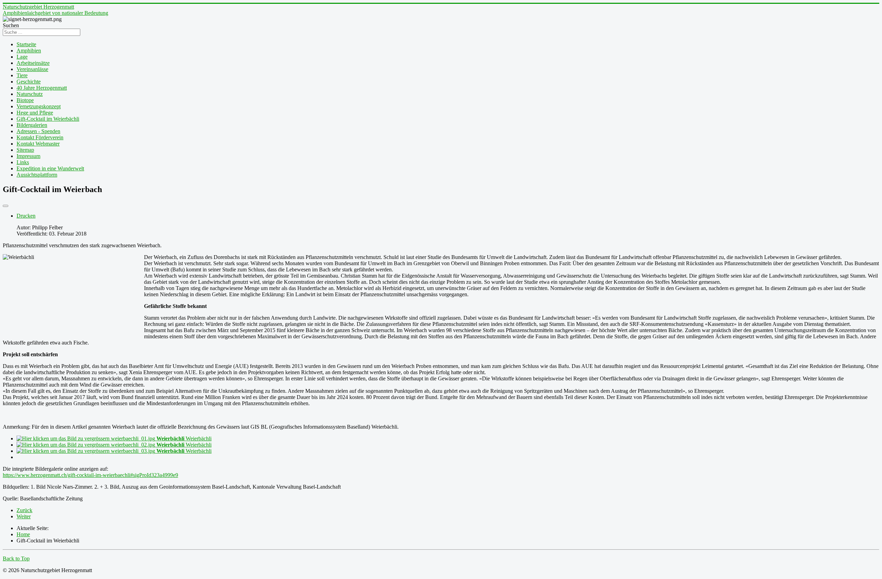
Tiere (22, 75)
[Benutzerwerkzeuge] (5, 206)
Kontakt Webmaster (38, 144)
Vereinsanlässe (32, 69)
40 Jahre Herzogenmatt (42, 88)
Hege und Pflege (35, 113)
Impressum (28, 156)
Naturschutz (30, 94)
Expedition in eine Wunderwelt (50, 168)
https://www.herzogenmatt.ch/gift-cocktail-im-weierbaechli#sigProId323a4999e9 (90, 475)
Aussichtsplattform (37, 175)
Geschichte (29, 81)
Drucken (26, 216)
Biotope (25, 100)
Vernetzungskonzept (39, 106)
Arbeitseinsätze (33, 63)
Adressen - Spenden (38, 131)
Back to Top (16, 558)
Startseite (26, 44)
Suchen (11, 25)
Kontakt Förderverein (40, 137)
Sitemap (25, 150)
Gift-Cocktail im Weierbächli (48, 119)
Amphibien (29, 50)
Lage (22, 57)
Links (23, 162)
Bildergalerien (32, 125)
